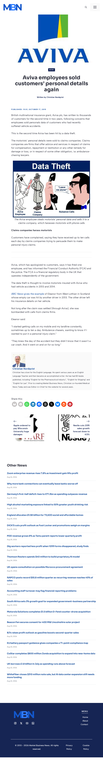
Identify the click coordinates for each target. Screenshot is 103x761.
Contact (84, 724)
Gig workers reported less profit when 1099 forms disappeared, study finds (48, 546)
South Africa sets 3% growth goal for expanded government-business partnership (51, 601)
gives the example (27, 293)
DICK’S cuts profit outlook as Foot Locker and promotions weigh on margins (48, 525)
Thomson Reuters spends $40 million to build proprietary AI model (43, 556)
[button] (86, 7)
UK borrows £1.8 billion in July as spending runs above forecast (41, 663)
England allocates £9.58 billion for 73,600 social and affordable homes (45, 515)
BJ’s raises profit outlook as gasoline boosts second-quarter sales (43, 632)
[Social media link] (15, 723)
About (85, 721)
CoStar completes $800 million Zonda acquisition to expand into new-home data (51, 653)
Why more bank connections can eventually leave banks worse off (42, 483)
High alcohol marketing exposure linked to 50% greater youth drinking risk (47, 504)
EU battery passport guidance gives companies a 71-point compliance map (47, 643)
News (51, 70)
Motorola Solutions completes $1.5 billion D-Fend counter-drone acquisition (49, 611)
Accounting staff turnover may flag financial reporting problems (41, 590)
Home (85, 717)
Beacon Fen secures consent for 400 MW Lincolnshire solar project (43, 622)
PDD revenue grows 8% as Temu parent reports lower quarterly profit (44, 535)
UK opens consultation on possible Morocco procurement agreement (45, 567)
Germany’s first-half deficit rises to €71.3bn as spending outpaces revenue (47, 494)
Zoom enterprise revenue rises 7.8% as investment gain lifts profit (42, 473)
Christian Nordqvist (55, 97)
